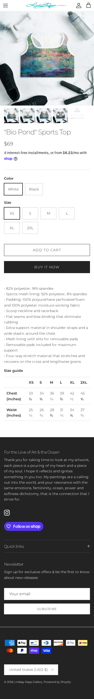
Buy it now (46, 267)
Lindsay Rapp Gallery (28, 682)
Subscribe (47, 609)
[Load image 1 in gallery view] (47, 58)
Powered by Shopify (57, 682)
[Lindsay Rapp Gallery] (47, 6)
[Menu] (5, 5)
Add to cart (47, 250)
